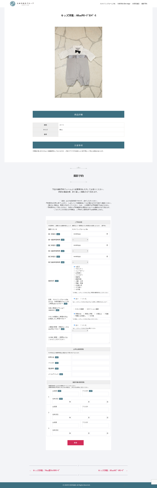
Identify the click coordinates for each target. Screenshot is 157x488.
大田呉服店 (135, 4)
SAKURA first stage (124, 4)
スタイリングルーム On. (108, 4)
